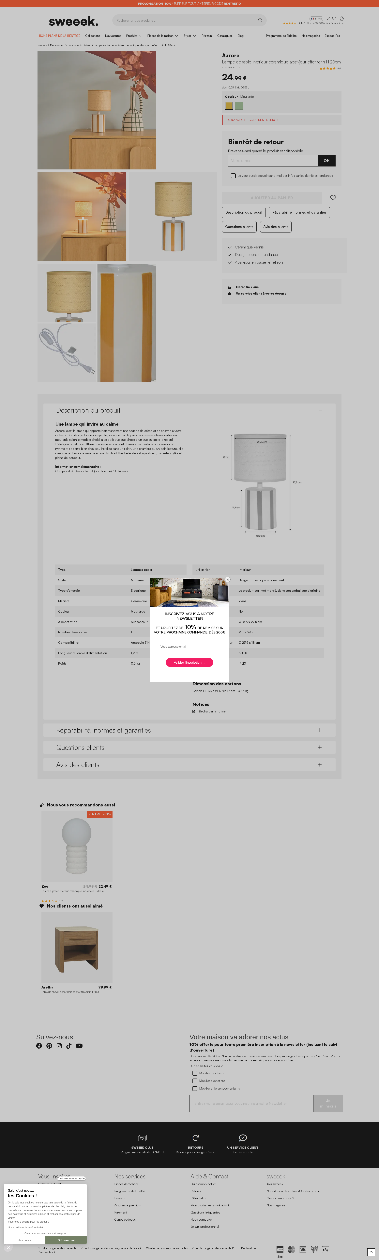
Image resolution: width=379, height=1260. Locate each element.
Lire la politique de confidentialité (25, 1227)
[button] (8, 1247)
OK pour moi (66, 1240)
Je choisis (25, 1240)
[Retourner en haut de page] (371, 1252)
